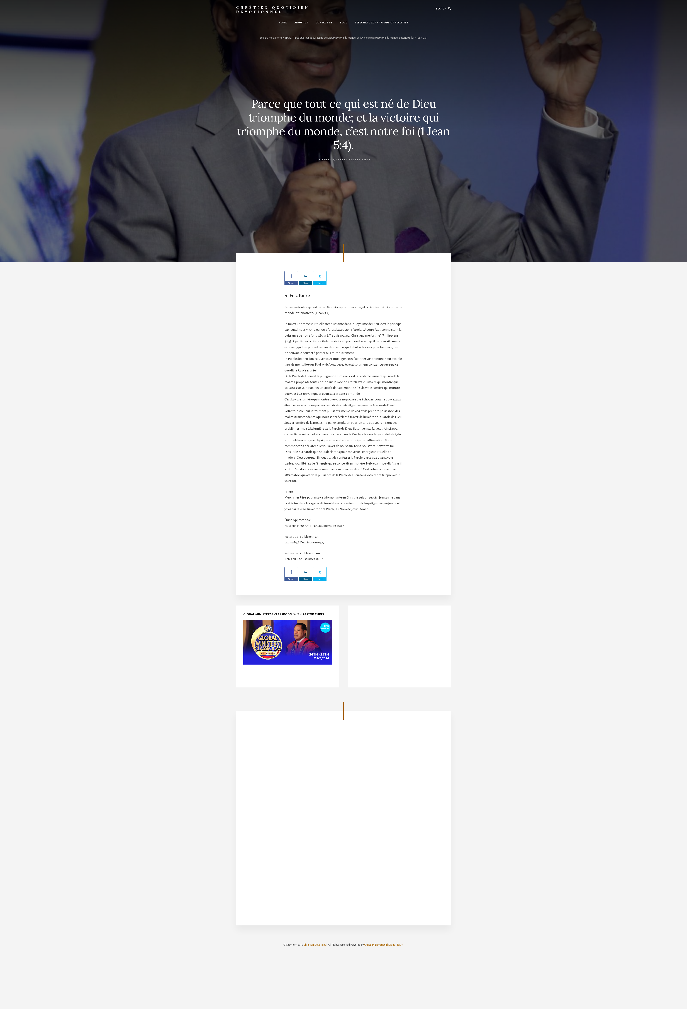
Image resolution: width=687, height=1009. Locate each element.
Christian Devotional (315, 944)
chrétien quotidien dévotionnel (273, 9)
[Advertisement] (399, 649)
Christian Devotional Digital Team (383, 944)
